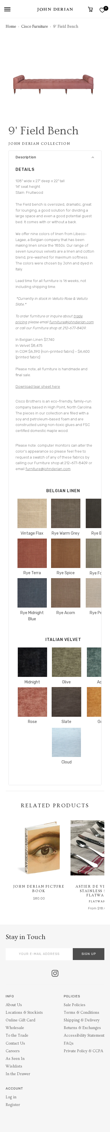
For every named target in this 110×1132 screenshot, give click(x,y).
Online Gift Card (20, 1020)
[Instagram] (55, 974)
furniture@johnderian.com (71, 322)
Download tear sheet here (38, 386)
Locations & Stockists (24, 1012)
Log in (11, 1097)
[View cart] (90, 9)
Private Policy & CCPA (83, 1051)
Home (11, 26)
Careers (13, 1051)
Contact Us (15, 1043)
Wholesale (15, 1028)
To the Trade (17, 1035)
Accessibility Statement (84, 1035)
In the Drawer (18, 1074)
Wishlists (14, 1066)
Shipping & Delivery (82, 1020)
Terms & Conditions (81, 1012)
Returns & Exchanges (82, 1028)
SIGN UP (89, 954)
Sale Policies (74, 1005)
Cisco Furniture (34, 26)
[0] (102, 10)
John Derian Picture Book (39, 888)
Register (13, 1105)
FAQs (69, 1043)
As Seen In (15, 1058)
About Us (14, 1005)
